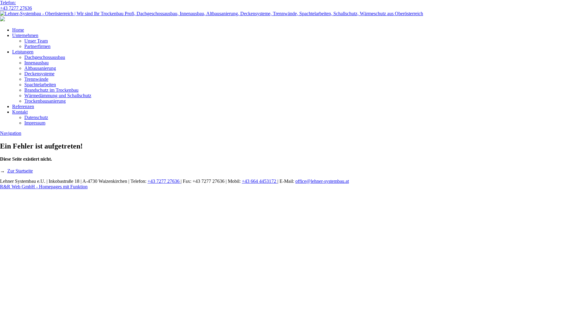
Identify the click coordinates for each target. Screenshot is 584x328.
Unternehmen (25, 35)
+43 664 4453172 (259, 181)
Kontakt (20, 111)
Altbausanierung (40, 68)
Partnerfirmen (37, 46)
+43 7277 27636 (164, 181)
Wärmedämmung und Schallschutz (57, 95)
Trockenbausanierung (45, 101)
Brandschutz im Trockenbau (51, 90)
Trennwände (36, 79)
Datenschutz (36, 117)
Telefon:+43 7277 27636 (16, 5)
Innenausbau (36, 62)
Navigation (10, 133)
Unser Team (36, 40)
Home (18, 29)
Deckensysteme (39, 73)
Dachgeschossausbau (44, 57)
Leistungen (22, 51)
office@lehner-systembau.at (322, 181)
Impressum (34, 122)
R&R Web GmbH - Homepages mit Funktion (44, 186)
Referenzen (23, 106)
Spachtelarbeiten (40, 84)
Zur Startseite (20, 170)
